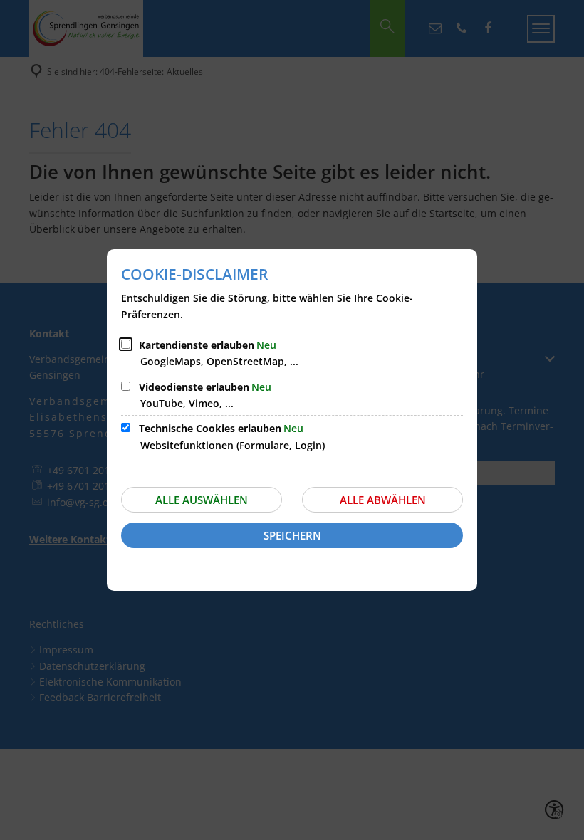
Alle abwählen (383, 500)
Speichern (292, 535)
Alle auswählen (201, 500)
